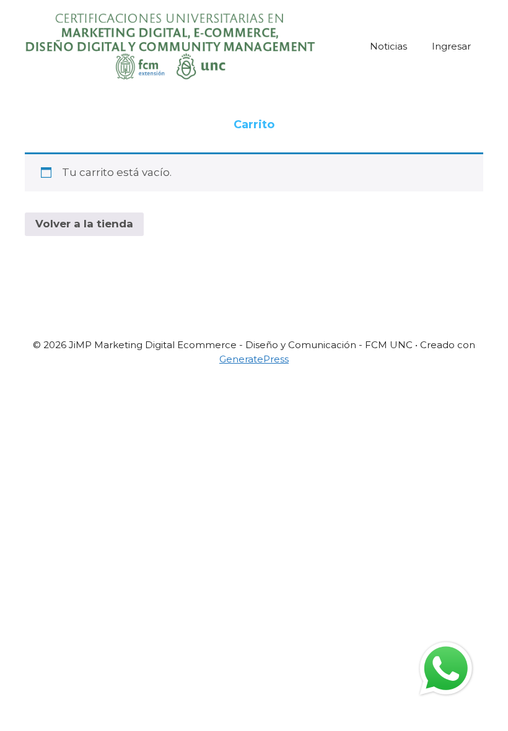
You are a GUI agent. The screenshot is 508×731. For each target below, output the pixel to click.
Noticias (388, 46)
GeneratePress (254, 359)
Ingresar (451, 46)
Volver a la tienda (84, 223)
